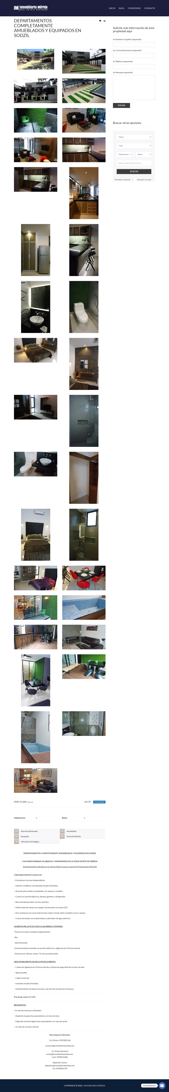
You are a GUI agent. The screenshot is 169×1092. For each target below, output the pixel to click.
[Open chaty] (162, 1085)
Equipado (25, 836)
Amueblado (71, 831)
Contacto (149, 8)
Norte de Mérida (74, 836)
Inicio (112, 8)
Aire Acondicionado (29, 831)
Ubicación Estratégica (30, 841)
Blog (121, 8)
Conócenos (134, 8)
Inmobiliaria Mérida (94, 1085)
